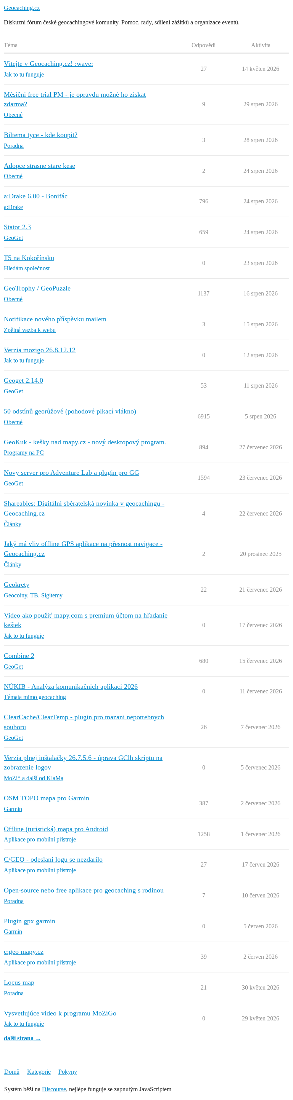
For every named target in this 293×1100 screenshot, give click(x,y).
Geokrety (16, 584)
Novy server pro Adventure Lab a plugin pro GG (71, 472)
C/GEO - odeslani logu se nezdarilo (53, 859)
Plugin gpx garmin (29, 921)
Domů (11, 1071)
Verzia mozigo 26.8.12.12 (40, 350)
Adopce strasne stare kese (39, 165)
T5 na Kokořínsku (29, 258)
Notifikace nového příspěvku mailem (55, 319)
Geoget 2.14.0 (23, 380)
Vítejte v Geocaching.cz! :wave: (48, 63)
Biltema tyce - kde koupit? (40, 135)
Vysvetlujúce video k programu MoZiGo (60, 1013)
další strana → (22, 1038)
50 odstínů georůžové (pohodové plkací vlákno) (70, 411)
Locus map (19, 982)
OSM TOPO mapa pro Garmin (46, 798)
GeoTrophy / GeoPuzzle (37, 288)
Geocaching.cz (22, 8)
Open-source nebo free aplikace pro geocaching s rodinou (84, 890)
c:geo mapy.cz (23, 951)
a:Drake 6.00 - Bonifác (36, 196)
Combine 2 (19, 655)
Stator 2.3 (17, 227)
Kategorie (39, 1071)
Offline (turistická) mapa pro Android (56, 829)
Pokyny (67, 1071)
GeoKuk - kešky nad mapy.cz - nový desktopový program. (85, 442)
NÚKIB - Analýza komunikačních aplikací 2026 (71, 686)
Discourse (54, 1089)
